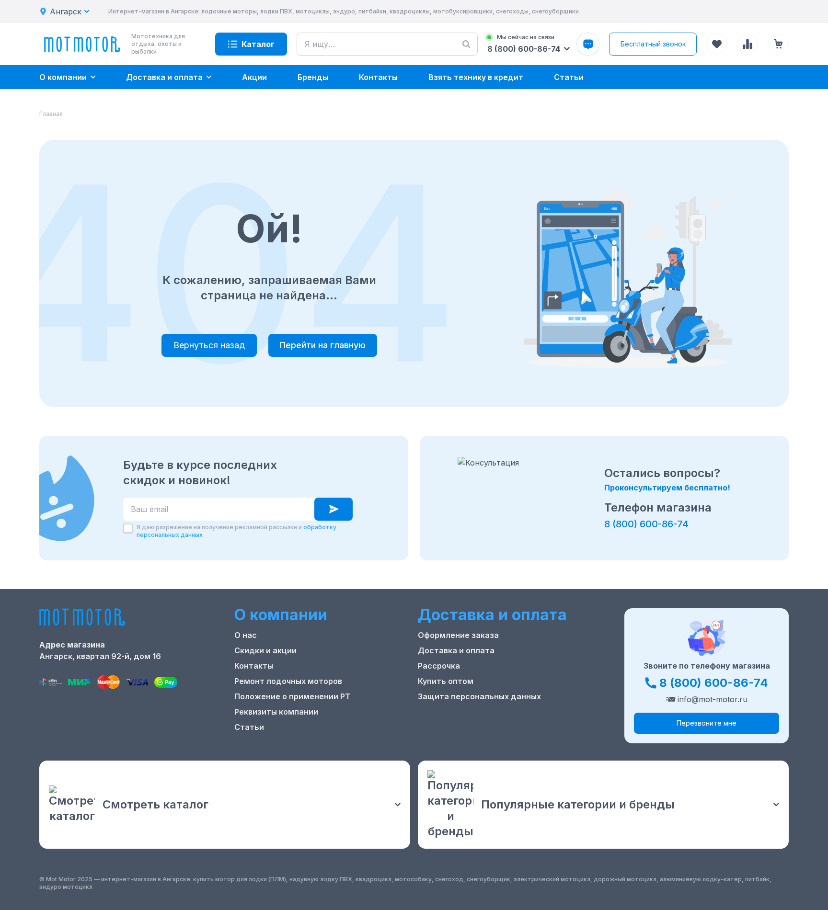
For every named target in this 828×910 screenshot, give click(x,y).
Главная (51, 113)
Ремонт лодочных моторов (288, 681)
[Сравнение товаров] (747, 44)
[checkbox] (128, 528)
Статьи (249, 727)
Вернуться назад (209, 345)
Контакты (253, 666)
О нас (245, 635)
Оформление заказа (458, 635)
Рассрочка (439, 666)
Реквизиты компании (276, 712)
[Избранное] (716, 44)
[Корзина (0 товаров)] (778, 44)
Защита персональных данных (479, 696)
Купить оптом (445, 681)
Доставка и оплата (456, 650)
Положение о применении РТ (292, 696)
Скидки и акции (265, 650)
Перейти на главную (323, 345)
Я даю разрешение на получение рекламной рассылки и (236, 530)
